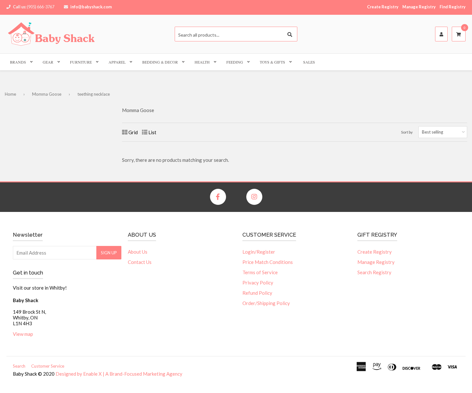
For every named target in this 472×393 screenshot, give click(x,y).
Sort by (407, 132)
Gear (48, 62)
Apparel (117, 62)
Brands (18, 62)
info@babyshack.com (91, 6)
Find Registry (453, 6)
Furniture (81, 62)
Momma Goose (46, 94)
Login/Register (258, 252)
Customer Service (47, 366)
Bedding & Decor (160, 62)
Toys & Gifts (272, 62)
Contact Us (140, 262)
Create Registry (382, 6)
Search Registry (374, 272)
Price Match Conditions (267, 262)
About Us (137, 252)
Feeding (234, 62)
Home (10, 94)
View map (23, 334)
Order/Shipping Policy (266, 303)
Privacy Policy (257, 282)
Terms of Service (260, 272)
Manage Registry (419, 6)
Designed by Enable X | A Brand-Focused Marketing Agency (119, 374)
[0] (458, 34)
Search (19, 366)
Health (202, 62)
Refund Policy (257, 293)
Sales (309, 62)
